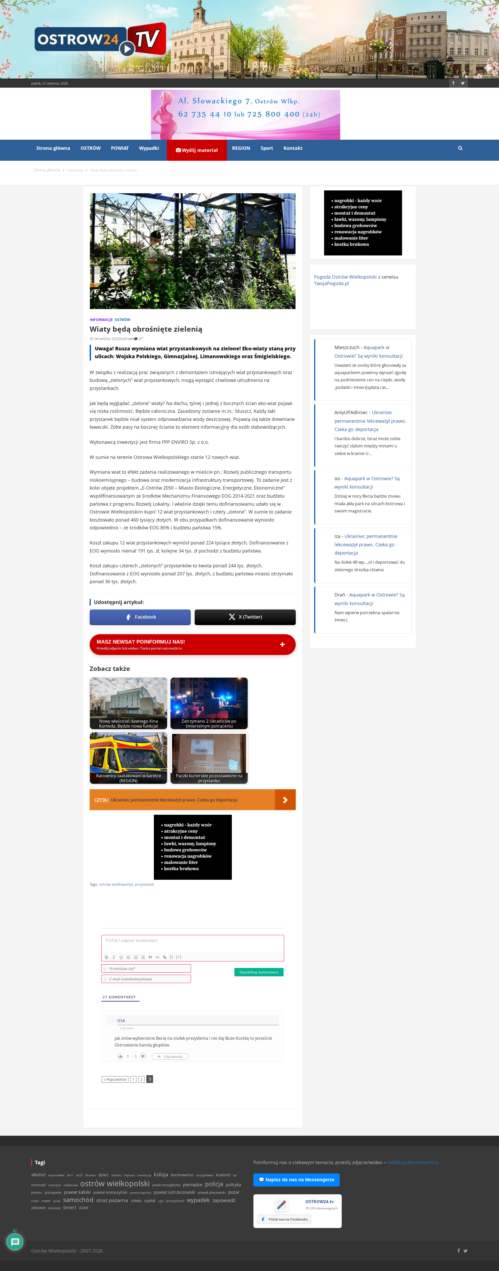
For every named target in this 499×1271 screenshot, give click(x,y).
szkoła (136, 1200)
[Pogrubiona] (106, 957)
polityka (233, 1184)
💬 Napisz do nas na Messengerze (296, 1179)
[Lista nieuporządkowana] (143, 957)
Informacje (101, 319)
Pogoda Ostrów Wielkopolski (345, 277)
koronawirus (182, 1174)
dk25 (79, 1175)
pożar (234, 1192)
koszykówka (204, 1175)
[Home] (46, 170)
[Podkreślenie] (121, 957)
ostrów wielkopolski (116, 884)
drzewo (90, 1175)
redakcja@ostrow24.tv (413, 1162)
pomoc (36, 1192)
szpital (149, 1200)
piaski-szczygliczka (166, 1185)
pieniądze (192, 1184)
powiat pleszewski (212, 1192)
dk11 (70, 1175)
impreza (129, 1175)
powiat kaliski (77, 1192)
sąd (160, 1201)
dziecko (116, 1175)
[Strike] (128, 957)
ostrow (127, 338)
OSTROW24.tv (319, 1201)
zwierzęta (54, 1208)
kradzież (223, 1174)
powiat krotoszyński (110, 1192)
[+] (179, 957)
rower (45, 1200)
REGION (241, 148)
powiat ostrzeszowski (174, 1192)
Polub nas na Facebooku (288, 1219)
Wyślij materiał (199, 150)
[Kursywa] (113, 957)
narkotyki (54, 1185)
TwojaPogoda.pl (331, 283)
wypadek (198, 1200)
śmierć (69, 1207)
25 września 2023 (105, 338)
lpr (235, 1175)
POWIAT (120, 148)
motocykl (38, 1185)
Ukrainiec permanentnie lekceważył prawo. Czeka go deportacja (370, 420)
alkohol (38, 1175)
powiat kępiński (140, 1193)
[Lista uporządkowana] (135, 957)
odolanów (71, 1185)
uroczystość (175, 1200)
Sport (267, 148)
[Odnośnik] (164, 957)
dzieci (104, 1175)
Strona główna (53, 148)
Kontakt (293, 148)
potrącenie (53, 1192)
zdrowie (38, 1207)
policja (214, 1184)
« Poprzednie (115, 1079)
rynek (57, 1201)
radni (35, 1201)
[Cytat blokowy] (150, 957)
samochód (78, 1199)
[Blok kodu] (157, 957)
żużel (83, 1207)
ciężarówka (56, 1175)
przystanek (144, 884)
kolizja (161, 1174)
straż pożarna (112, 1200)
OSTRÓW (91, 148)
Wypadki (149, 148)
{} (171, 957)
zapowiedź (223, 1200)
